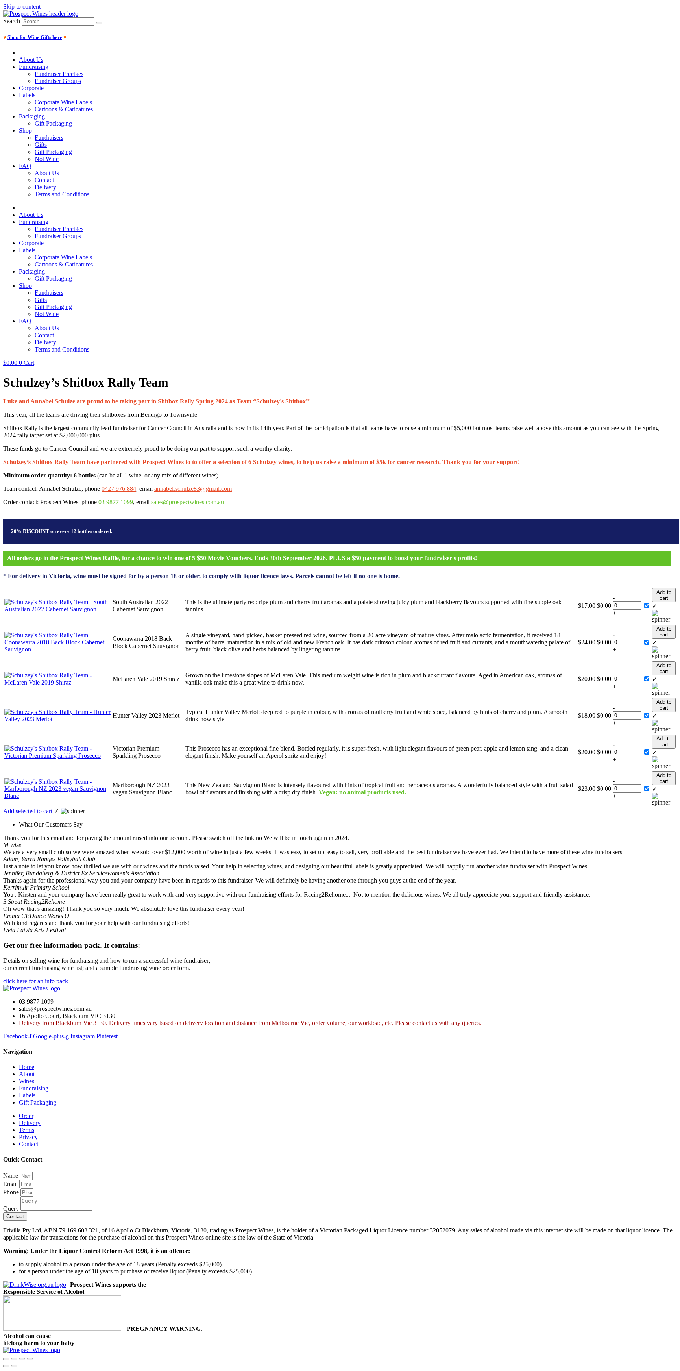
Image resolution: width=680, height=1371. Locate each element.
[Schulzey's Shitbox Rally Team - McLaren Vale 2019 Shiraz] (57, 682)
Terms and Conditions (62, 194)
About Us (31, 59)
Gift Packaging (53, 123)
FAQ (25, 166)
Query (11, 1208)
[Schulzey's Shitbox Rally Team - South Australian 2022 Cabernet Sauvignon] (57, 609)
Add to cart (663, 595)
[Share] (22, 1359)
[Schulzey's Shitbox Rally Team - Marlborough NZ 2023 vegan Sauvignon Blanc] (57, 795)
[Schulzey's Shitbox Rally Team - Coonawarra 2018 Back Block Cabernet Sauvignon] (57, 649)
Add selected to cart (27, 811)
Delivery (45, 187)
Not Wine (47, 158)
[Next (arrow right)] (14, 1366)
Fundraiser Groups (58, 81)
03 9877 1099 (115, 502)
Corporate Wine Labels (63, 102)
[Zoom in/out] (6, 1359)
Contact (44, 180)
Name (11, 1175)
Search (11, 21)
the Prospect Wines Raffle (84, 558)
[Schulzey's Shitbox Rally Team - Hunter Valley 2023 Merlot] (57, 719)
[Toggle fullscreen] (14, 1359)
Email (11, 1183)
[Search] (99, 23)
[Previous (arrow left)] (6, 1366)
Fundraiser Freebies (59, 73)
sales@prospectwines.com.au (187, 502)
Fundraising (33, 66)
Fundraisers (49, 137)
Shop (25, 130)
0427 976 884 (119, 488)
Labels (27, 95)
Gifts (41, 144)
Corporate (31, 88)
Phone (11, 1192)
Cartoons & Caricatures (64, 109)
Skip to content (22, 6)
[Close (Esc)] (30, 1359)
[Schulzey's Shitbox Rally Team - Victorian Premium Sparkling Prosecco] (57, 755)
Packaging (32, 116)
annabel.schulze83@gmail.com (193, 488)
